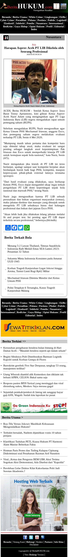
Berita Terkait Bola (18, 237)
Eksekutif (9, 23)
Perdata (41, 20)
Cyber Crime (7, 20)
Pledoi (52, 306)
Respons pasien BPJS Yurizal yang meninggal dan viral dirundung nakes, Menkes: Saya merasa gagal (33, 385)
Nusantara (41, 23)
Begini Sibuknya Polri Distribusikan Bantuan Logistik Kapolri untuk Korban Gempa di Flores (32, 358)
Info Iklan (58, 542)
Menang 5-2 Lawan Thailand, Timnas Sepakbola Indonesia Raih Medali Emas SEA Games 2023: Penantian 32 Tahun (33, 248)
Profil (49, 26)
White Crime (36, 17)
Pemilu (30, 23)
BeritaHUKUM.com (40, 551)
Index (34, 29)
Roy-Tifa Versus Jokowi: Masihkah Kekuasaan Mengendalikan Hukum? (28, 425)
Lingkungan (51, 17)
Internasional (56, 23)
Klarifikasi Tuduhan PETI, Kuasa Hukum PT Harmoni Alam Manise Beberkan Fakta (32, 443)
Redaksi (39, 542)
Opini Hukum (36, 26)
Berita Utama (20, 17)
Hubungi (30, 542)
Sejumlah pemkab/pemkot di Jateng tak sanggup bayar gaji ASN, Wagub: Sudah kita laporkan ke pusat (33, 394)
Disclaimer (34, 544)
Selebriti (20, 23)
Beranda (6, 17)
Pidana (32, 20)
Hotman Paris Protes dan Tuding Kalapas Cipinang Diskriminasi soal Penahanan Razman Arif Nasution (31, 452)
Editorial (59, 26)
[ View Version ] (34, 555)
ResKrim (8, 26)
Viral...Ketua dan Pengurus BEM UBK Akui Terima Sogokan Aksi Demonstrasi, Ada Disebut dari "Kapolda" (34, 461)
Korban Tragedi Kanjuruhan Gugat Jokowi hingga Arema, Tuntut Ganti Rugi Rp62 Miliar (34, 270)
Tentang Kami (19, 542)
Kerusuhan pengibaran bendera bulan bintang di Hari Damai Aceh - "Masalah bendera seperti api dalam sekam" (34, 349)
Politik (51, 20)
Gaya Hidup (21, 26)
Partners (49, 542)
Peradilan (21, 20)
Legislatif (62, 20)
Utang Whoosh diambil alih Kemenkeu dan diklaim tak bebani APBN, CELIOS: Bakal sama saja (33, 376)
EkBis (62, 17)
